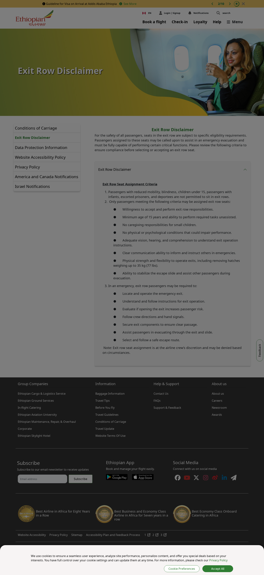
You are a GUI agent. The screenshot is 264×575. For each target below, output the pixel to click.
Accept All (217, 569)
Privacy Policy (218, 560)
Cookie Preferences (181, 569)
